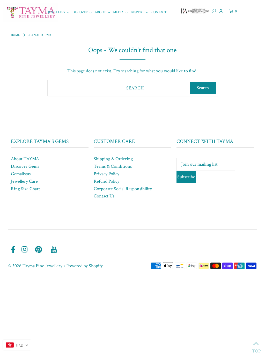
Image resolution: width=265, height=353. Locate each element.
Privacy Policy (106, 174)
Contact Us (104, 196)
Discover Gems (25, 166)
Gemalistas (21, 174)
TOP (256, 344)
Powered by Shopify (84, 266)
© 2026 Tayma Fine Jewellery (35, 266)
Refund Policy (106, 181)
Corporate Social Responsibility (123, 189)
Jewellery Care (24, 181)
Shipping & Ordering (113, 159)
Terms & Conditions (113, 166)
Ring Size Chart (25, 189)
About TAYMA (25, 159)
